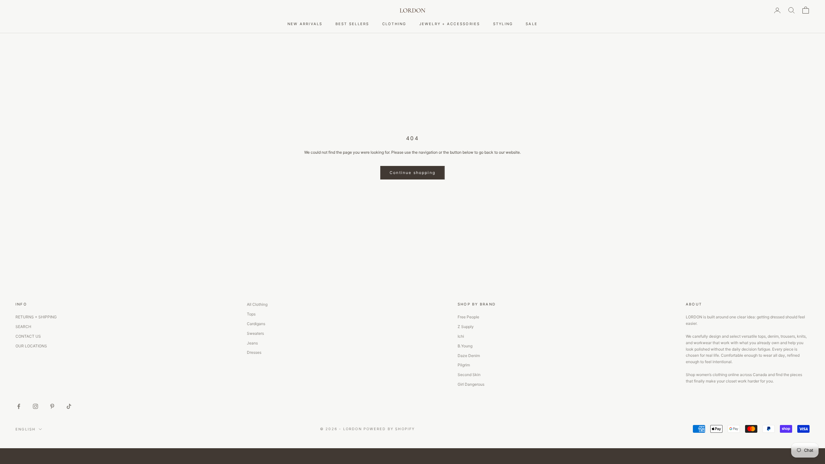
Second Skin (469, 374)
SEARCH (23, 326)
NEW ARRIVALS (305, 24)
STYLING (503, 24)
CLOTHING (394, 24)
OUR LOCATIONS (31, 345)
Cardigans (256, 323)
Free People (468, 316)
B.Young (465, 345)
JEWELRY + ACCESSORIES (449, 24)
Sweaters (255, 333)
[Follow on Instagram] (35, 406)
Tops (251, 314)
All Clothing (257, 304)
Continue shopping (412, 172)
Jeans (252, 343)
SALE (532, 24)
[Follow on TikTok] (69, 406)
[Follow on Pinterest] (52, 406)
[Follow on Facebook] (18, 406)
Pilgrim (464, 364)
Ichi (461, 336)
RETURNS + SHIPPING (36, 316)
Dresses (254, 352)
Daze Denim (469, 355)
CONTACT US (28, 336)
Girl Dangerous (471, 384)
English (25, 429)
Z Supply (466, 326)
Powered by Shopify (389, 429)
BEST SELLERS (352, 24)
